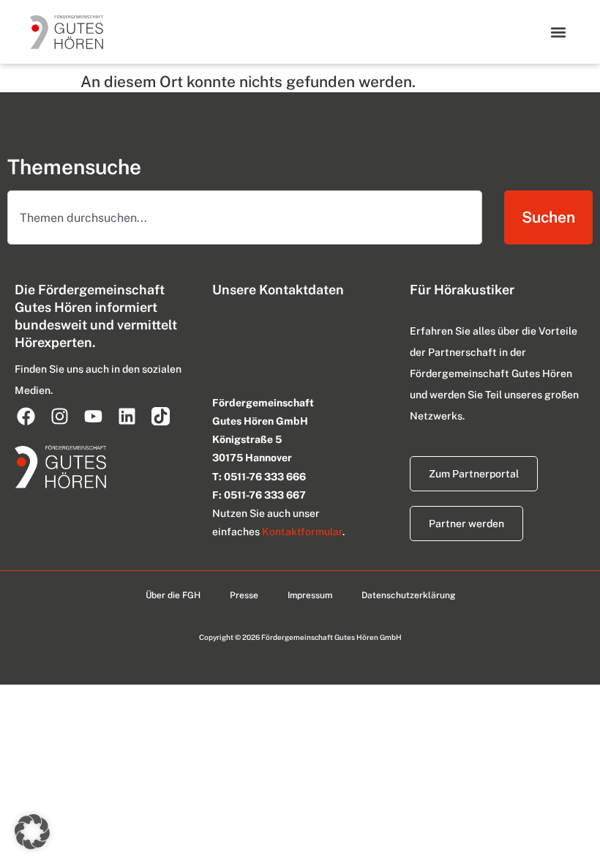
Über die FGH (173, 595)
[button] (558, 32)
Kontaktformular (302, 531)
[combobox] (244, 217)
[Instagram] (59, 416)
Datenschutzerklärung (408, 595)
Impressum (310, 595)
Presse (244, 595)
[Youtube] (93, 416)
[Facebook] (26, 416)
